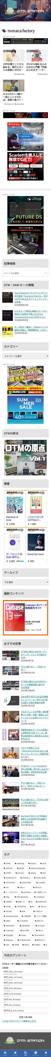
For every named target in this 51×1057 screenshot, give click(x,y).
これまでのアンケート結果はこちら (19, 1020)
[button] (45, 273)
